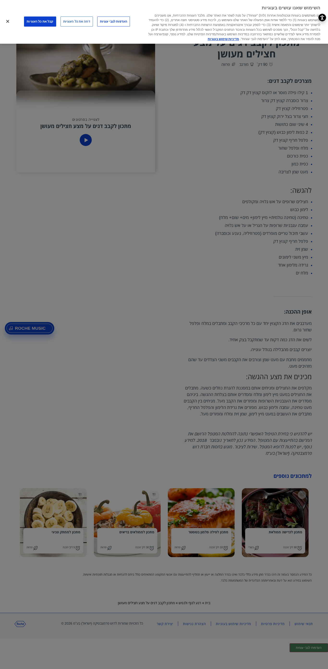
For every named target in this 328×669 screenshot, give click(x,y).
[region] (164, 22)
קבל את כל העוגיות (40, 21)
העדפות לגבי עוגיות (113, 21)
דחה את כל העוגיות (76, 21)
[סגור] (7, 21)
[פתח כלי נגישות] (322, 17)
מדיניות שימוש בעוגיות (223, 39)
